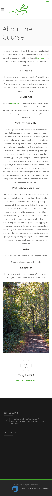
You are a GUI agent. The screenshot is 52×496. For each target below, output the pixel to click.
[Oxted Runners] (18, 10)
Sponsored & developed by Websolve (33, 488)
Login (47, 2)
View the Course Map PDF (26, 380)
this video (40, 58)
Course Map (15, 103)
